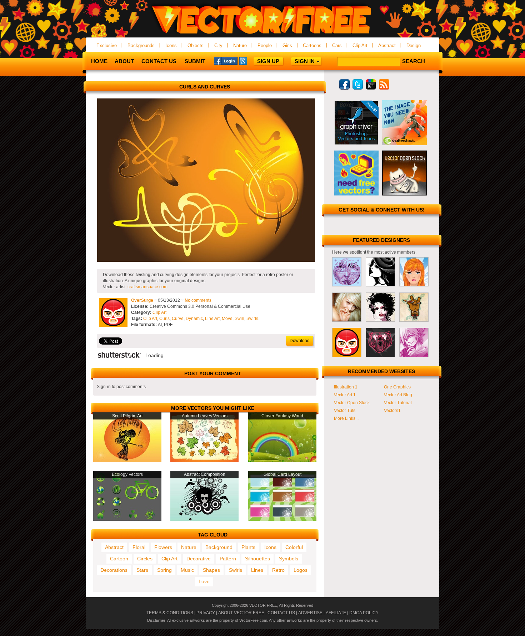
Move (227, 318)
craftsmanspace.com (148, 286)
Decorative (198, 558)
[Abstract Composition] (204, 519)
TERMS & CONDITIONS (169, 612)
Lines (257, 570)
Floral (138, 547)
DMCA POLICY (364, 612)
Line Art (212, 318)
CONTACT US (281, 612)
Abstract (387, 45)
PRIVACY (205, 612)
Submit (195, 61)
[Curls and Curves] (206, 260)
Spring (164, 570)
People (265, 45)
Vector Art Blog (398, 394)
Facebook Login (226, 61)
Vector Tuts (344, 410)
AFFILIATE (336, 612)
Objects (196, 45)
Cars (337, 45)
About (124, 61)
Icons (171, 45)
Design (413, 45)
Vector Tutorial (398, 402)
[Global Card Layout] (282, 519)
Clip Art (360, 45)
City (218, 45)
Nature (240, 45)
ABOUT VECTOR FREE (241, 612)
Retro (278, 570)
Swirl (239, 318)
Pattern (228, 558)
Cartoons (312, 45)
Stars (142, 570)
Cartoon (119, 558)
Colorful (294, 547)
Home (99, 61)
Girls (287, 45)
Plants (248, 547)
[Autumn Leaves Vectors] (204, 461)
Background (218, 547)
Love (204, 581)
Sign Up (268, 61)
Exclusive (106, 45)
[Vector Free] (262, 34)
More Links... (346, 418)
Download (300, 340)
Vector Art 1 (345, 394)
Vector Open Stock (352, 402)
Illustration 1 (346, 387)
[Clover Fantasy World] (282, 461)
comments (198, 300)
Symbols (288, 558)
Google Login (251, 61)
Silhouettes (257, 558)
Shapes (211, 570)
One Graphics (397, 387)
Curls (164, 318)
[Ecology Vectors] (127, 519)
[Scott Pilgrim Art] (127, 461)
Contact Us (158, 61)
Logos (301, 570)
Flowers (163, 547)
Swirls (252, 318)
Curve (178, 318)
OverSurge (142, 300)
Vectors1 (392, 410)
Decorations (114, 570)
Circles (144, 558)
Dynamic (194, 318)
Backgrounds (141, 45)
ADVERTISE (310, 612)
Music (187, 570)
